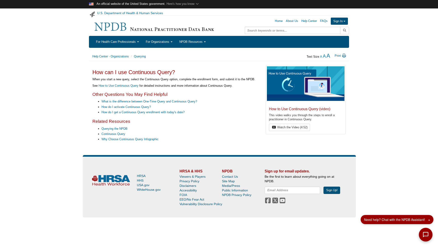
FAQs (324, 21)
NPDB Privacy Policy (236, 195)
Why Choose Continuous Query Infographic (130, 139)
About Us (292, 21)
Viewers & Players (193, 176)
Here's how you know (181, 3)
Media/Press (231, 186)
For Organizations (158, 41)
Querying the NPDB (115, 128)
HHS (140, 180)
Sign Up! (332, 190)
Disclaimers (188, 186)
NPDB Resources (191, 41)
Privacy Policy (189, 181)
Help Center (309, 21)
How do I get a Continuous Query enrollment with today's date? (143, 112)
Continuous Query (113, 134)
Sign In (338, 21)
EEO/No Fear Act (192, 199)
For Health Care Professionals (116, 41)
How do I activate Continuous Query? (126, 107)
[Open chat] (426, 235)
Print (338, 55)
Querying (140, 56)
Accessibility (188, 190)
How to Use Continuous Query (118, 85)
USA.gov (143, 185)
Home (279, 21)
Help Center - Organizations (110, 56)
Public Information (235, 190)
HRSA (141, 176)
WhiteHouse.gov (149, 189)
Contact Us (230, 176)
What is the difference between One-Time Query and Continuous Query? (149, 101)
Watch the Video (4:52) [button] (292, 127)
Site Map (228, 181)
